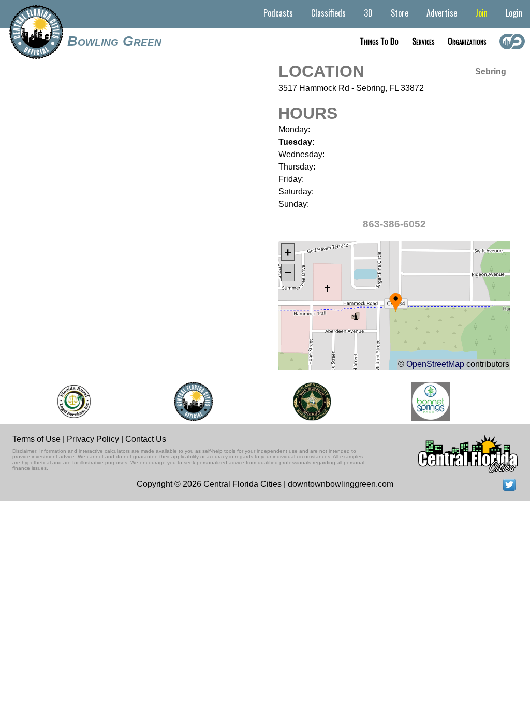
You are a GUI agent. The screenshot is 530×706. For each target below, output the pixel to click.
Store (399, 13)
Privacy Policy (93, 439)
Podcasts (278, 13)
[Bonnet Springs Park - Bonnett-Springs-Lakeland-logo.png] (426, 401)
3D (368, 13)
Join (481, 13)
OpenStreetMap (435, 364)
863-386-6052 (394, 224)
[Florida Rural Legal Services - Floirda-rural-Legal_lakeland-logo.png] (70, 401)
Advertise (441, 13)
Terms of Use (36, 439)
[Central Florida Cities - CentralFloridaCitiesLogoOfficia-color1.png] (189, 401)
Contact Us (145, 439)
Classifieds (328, 13)
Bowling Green (114, 41)
